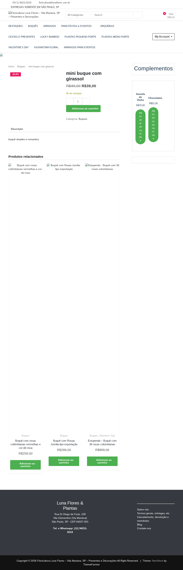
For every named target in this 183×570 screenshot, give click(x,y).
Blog (139, 524)
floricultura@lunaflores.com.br (54, 2)
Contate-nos (144, 528)
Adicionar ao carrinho (85, 108)
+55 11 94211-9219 (21, 2)
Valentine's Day (107, 435)
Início (11, 66)
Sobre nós (143, 509)
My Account (162, 36)
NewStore (157, 560)
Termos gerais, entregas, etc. (153, 513)
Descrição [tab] (17, 128)
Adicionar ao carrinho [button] (27, 465)
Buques (21, 66)
